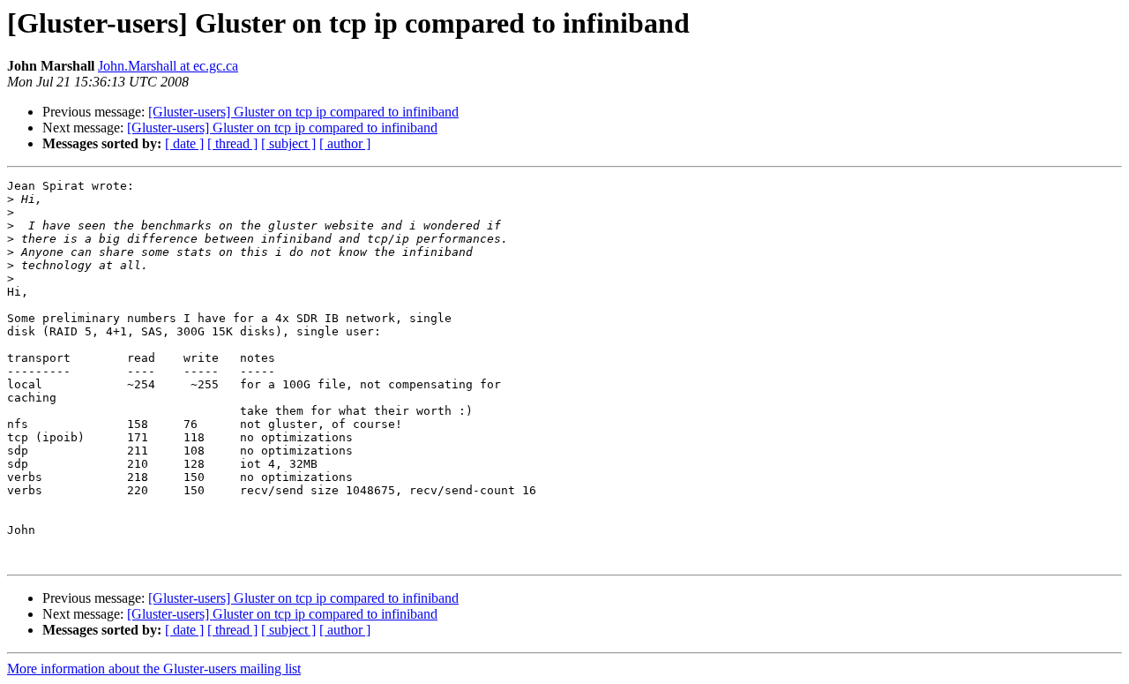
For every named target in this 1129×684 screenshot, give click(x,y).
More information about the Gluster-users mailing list (154, 668)
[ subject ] (288, 143)
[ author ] (344, 143)
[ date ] (184, 143)
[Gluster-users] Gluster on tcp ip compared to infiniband (303, 111)
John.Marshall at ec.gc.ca (168, 65)
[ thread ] (232, 143)
